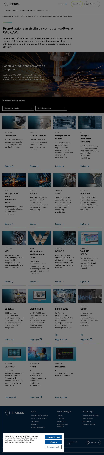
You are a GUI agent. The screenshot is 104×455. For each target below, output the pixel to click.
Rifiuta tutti (53, 442)
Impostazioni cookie (53, 447)
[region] (33, 442)
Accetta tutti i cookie (53, 437)
